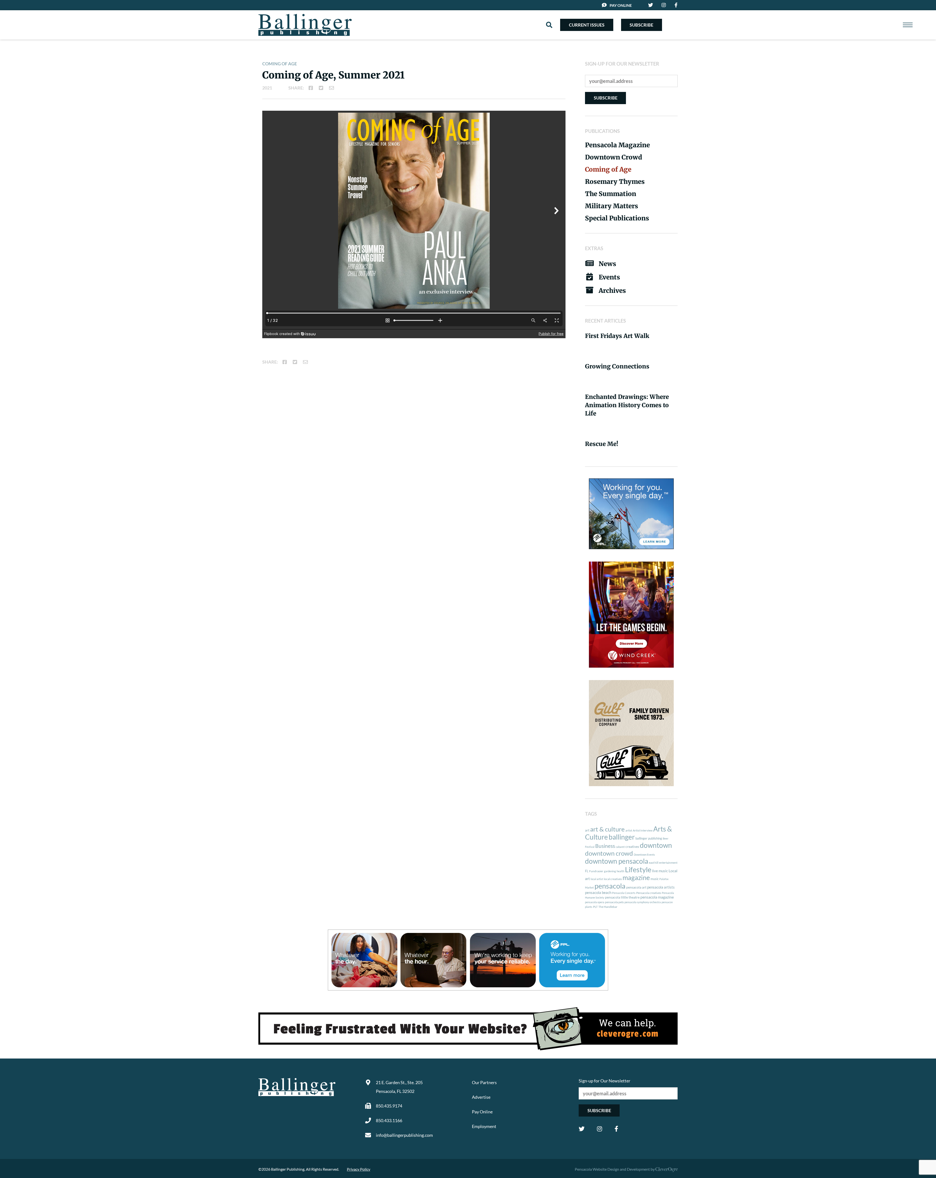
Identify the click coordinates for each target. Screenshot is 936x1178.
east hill (653, 862)
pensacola (610, 885)
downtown (656, 845)
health (620, 871)
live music (660, 871)
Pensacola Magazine (617, 145)
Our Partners (484, 1082)
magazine (636, 877)
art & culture (607, 829)
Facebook (616, 1128)
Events (609, 277)
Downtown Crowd (613, 157)
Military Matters (611, 206)
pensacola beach (598, 892)
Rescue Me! (601, 444)
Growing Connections (617, 366)
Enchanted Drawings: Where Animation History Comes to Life (627, 405)
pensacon (667, 902)
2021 (267, 87)
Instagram (599, 1128)
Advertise (481, 1097)
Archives (612, 291)
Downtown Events (644, 854)
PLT (595, 906)
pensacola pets (614, 902)
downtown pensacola (616, 861)
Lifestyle (638, 869)
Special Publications (617, 218)
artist (628, 830)
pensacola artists (661, 887)
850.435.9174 (389, 1106)
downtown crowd (609, 853)
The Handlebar (607, 907)
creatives (632, 846)
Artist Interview (643, 830)
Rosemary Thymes (615, 182)
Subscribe (641, 25)
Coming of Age (279, 63)
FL (586, 871)
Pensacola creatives (648, 892)
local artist (597, 879)
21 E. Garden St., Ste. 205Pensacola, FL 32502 (399, 1087)
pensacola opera (594, 902)
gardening (610, 871)
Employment (484, 1126)
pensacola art (636, 887)
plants (588, 906)
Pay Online (621, 5)
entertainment (668, 862)
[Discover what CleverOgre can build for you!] (468, 1029)
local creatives (613, 879)
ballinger (622, 837)
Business (605, 846)
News (607, 264)
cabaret (620, 846)
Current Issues (586, 25)
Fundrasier (596, 871)
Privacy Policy (358, 1169)
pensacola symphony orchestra (642, 902)
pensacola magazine (657, 897)
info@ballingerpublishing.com (404, 1135)
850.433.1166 (389, 1120)
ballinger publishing (648, 838)
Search (549, 24)
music (655, 879)
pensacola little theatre (622, 897)
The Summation (610, 194)
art (587, 830)
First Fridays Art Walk (617, 336)
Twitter (582, 1128)
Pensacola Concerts (623, 892)
